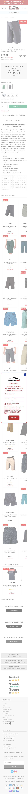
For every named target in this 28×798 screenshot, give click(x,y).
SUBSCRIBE (14, 417)
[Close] (25, 374)
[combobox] (7, 399)
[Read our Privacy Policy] (23, 407)
